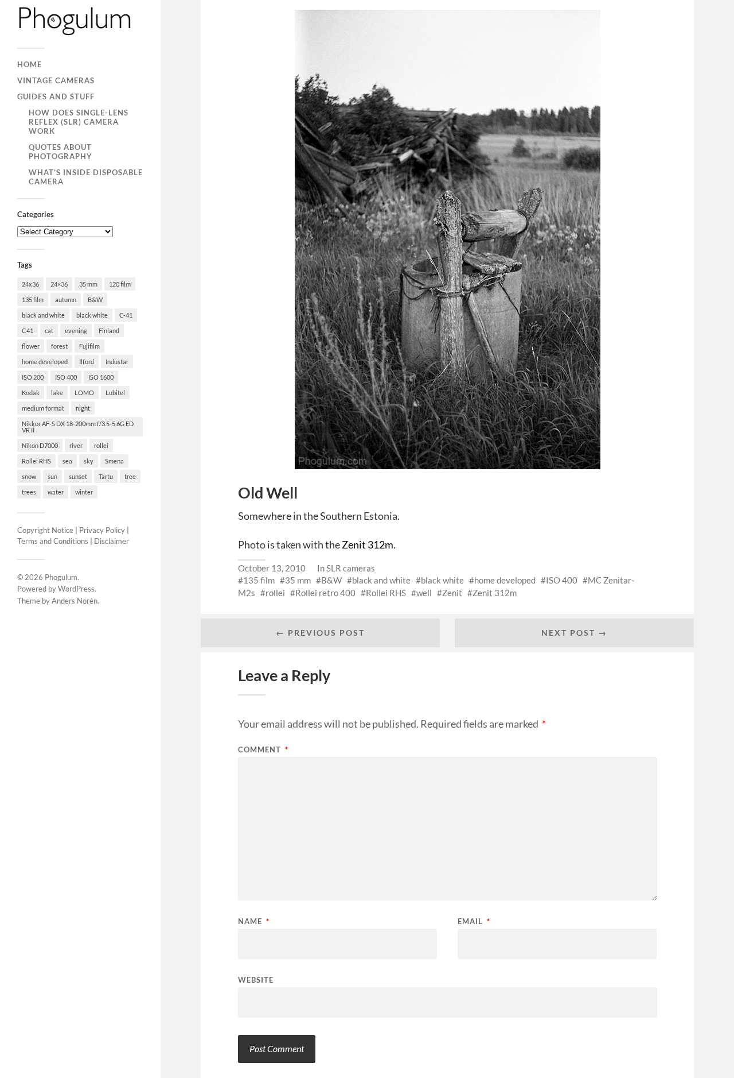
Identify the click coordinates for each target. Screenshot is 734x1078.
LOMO (84, 392)
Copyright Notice (45, 530)
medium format (43, 408)
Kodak (31, 392)
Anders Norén (74, 600)
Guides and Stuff (56, 96)
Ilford (86, 361)
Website (256, 979)
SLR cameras (350, 568)
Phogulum (61, 577)
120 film (120, 284)
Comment (263, 750)
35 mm (88, 284)
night (83, 408)
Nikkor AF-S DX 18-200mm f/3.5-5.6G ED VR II (78, 427)
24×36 (59, 284)
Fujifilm (89, 346)
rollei (101, 445)
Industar (117, 361)
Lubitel (115, 392)
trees (29, 492)
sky (88, 461)
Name (254, 921)
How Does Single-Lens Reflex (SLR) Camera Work (78, 122)
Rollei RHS (36, 461)
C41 (27, 330)
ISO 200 (33, 377)
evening (76, 330)
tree (130, 476)
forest (59, 346)
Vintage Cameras (56, 80)
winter (84, 492)
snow (29, 476)
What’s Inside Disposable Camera (86, 177)
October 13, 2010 (272, 568)
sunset (78, 476)
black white (92, 315)
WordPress (76, 588)
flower (31, 346)
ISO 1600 (101, 377)
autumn (65, 299)
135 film (33, 299)
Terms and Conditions (52, 541)
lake (57, 392)
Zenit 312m (367, 544)
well (424, 593)
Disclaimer (111, 541)
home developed (45, 361)
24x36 (30, 284)
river (76, 445)
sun (52, 476)
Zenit (452, 593)
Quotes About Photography (60, 151)
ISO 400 (66, 377)
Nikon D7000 (40, 445)
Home (29, 64)
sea (67, 461)
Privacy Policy (102, 530)
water (56, 492)
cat (49, 330)
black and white (43, 315)
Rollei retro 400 (325, 593)
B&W (95, 299)
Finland (109, 330)
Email (474, 921)
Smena (114, 461)
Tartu (106, 476)
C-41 (125, 315)
